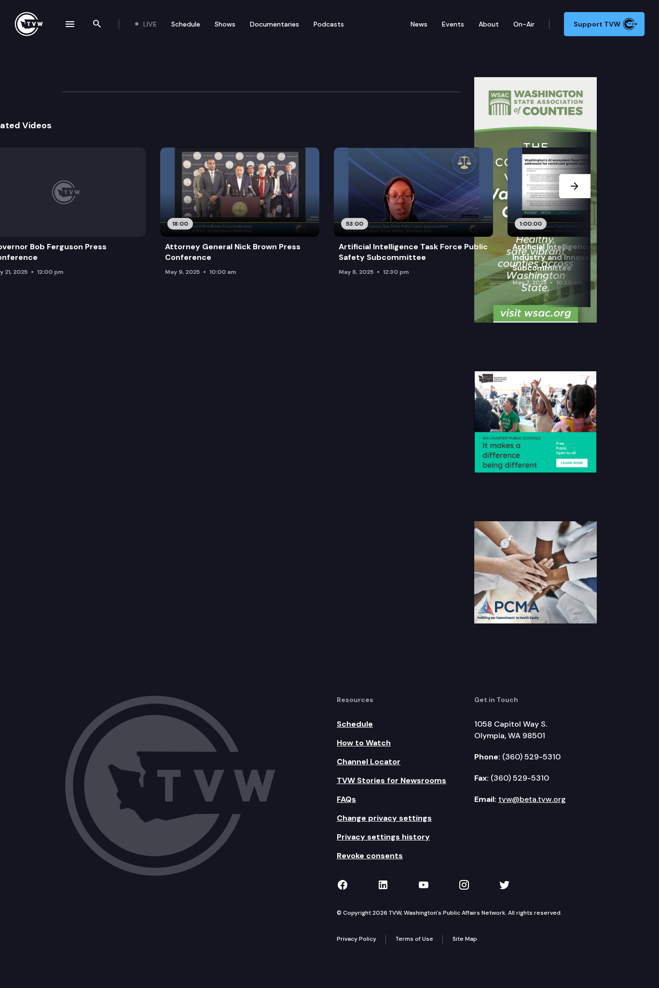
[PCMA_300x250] (535, 572)
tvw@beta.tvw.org (532, 799)
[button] (574, 219)
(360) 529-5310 (531, 757)
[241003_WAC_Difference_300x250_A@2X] (535, 421)
